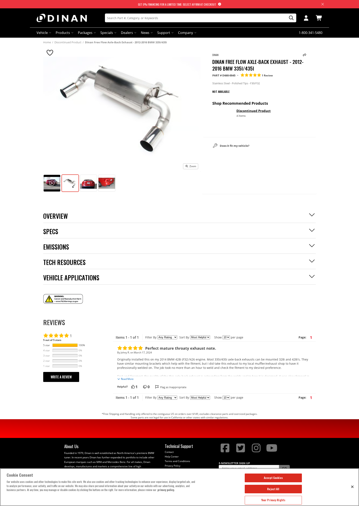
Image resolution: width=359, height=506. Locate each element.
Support (163, 32)
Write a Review (61, 376)
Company (185, 32)
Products (63, 32)
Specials (106, 32)
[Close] (352, 486)
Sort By (184, 337)
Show (218, 337)
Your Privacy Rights (273, 500)
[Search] (289, 18)
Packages (85, 32)
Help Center (172, 456)
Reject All (273, 489)
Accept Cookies (273, 478)
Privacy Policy (172, 465)
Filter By (150, 337)
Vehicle (42, 32)
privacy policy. (166, 490)
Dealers (127, 32)
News (145, 32)
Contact (169, 452)
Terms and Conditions (177, 461)
